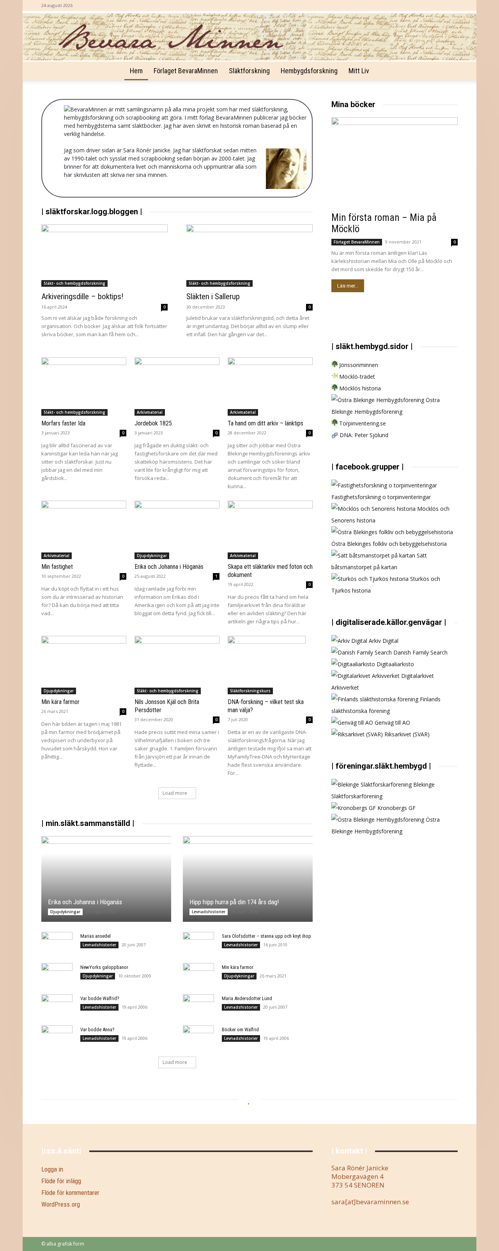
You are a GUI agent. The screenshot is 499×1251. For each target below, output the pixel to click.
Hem (136, 71)
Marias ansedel (95, 936)
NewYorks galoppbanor (104, 967)
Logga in (52, 1169)
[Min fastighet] (83, 530)
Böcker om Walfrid (240, 1029)
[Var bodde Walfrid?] (57, 1006)
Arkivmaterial (150, 412)
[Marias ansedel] (57, 947)
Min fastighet (57, 566)
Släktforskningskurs (250, 690)
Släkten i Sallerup (213, 296)
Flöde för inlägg (61, 1181)
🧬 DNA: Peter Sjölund (359, 435)
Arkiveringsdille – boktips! (82, 296)
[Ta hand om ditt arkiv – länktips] (270, 386)
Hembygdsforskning (309, 71)
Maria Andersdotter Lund (247, 998)
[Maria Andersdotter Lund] (198, 1006)
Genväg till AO (391, 722)
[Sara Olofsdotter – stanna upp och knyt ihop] (198, 943)
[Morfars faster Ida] (83, 386)
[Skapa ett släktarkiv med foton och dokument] (270, 530)
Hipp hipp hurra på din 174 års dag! (234, 902)
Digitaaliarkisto (394, 664)
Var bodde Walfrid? (99, 998)
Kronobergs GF (396, 808)
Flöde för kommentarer (70, 1192)
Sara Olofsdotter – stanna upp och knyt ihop (266, 936)
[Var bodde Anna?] (57, 1037)
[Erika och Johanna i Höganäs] (176, 530)
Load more (175, 793)
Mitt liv (359, 71)
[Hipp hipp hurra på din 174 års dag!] (248, 879)
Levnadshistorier (208, 911)
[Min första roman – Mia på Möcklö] (394, 163)
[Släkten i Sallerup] (249, 255)
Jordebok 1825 (153, 423)
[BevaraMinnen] (249, 36)
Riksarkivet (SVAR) (406, 734)
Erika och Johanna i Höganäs (168, 566)
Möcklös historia (359, 388)
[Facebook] (452, 5)
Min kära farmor (60, 702)
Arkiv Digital (382, 640)
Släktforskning (249, 71)
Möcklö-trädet (356, 376)
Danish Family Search (420, 652)
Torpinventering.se (362, 423)
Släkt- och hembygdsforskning (74, 283)
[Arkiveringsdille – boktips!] (104, 255)
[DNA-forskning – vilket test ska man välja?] (270, 665)
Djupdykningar (152, 555)
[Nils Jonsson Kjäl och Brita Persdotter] (176, 665)
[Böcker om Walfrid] (198, 1037)
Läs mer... (347, 286)
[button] (448, 71)
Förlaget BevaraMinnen (186, 71)
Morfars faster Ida (63, 423)
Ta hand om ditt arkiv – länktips (265, 423)
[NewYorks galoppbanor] (57, 974)
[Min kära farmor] (83, 665)
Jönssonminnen (358, 365)
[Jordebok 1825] (176, 386)
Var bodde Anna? (97, 1029)
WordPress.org (60, 1204)
